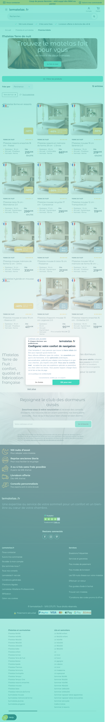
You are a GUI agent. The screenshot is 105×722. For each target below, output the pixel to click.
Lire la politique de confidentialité (39, 374)
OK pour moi (65, 382)
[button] (5, 718)
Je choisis (39, 382)
